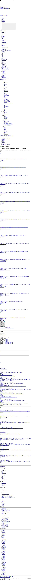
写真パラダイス (4, 66)
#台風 (18, 404)
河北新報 (3, 532)
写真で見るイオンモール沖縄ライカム (7, 496)
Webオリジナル (2, 466)
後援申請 (3, 75)
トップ (3, 143)
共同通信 (3, 574)
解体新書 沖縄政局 (6, 95)
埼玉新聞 (3, 545)
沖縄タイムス (4, 572)
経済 (4, 83)
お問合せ (3, 141)
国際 (2, 477)
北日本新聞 (3, 553)
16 (3, 320)
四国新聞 (3, 563)
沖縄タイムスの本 (4, 65)
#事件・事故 (16, 404)
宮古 (2, 56)
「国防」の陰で (4, 42)
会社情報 (5, 127)
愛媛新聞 (3, 564)
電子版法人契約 (4, 508)
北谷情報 (3, 51)
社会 (2, 35)
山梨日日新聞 (4, 546)
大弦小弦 (3, 45)
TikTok (3, 505)
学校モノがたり (6, 94)
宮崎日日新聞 (4, 568)
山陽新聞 (3, 559)
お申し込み (3, 62)
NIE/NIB (3, 76)
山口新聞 (3, 561)
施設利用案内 (4, 74)
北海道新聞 (3, 530)
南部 (2, 55)
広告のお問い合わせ (5, 524)
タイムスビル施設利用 (5, 518)
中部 (2, 54)
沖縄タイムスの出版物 (5, 519)
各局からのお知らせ (5, 525)
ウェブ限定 (3, 18)
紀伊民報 (3, 558)
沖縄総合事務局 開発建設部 (9, 342)
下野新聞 (3, 541)
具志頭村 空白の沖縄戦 (5, 494)
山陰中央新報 (4, 562)
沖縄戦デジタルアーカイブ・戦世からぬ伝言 (8, 497)
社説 (2, 44)
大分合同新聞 (4, 567)
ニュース (2, 331)
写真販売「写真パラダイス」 (6, 510)
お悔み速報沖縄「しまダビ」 (6, 67)
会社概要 (3, 71)
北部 (2, 53)
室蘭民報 (3, 531)
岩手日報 (3, 536)
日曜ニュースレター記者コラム (6, 50)
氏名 (5, 338)
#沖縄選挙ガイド (11, 404)
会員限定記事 (4, 60)
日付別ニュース (4, 40)
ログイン (4, 8)
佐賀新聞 (3, 570)
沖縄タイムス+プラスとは (5, 137)
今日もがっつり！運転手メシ (6, 144)
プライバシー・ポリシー (5, 526)
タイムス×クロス (4, 490)
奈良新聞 (3, 557)
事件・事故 (5, 84)
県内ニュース (4, 32)
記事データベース (4, 520)
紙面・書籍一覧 (4, 61)
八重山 (4, 110)
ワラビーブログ (4, 513)
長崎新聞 (3, 569)
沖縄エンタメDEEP (6, 100)
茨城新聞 (3, 542)
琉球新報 (3, 573)
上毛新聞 (3, 543)
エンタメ (5, 89)
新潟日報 (3, 548)
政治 (2, 34)
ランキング (3, 20)
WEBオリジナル (4, 59)
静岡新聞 (3, 551)
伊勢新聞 (3, 550)
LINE (2, 501)
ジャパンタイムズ (4, 540)
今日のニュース (4, 470)
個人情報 (3, 142)
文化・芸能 (3, 37)
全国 (2, 38)
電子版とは (3, 64)
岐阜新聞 (3, 552)
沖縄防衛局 (6, 339)
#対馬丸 (20, 404)
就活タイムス (4, 49)
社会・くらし (4, 473)
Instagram (3, 503)
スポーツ (3, 36)
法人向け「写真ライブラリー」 (6, 68)
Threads (3, 504)
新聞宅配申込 (8, 577)
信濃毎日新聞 (4, 547)
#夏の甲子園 (2, 404)
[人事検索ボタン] (8, 337)
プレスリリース (6, 90)
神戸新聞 (3, 556)
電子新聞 (3, 21)
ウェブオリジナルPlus (5, 48)
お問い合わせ (4, 63)
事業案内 (3, 72)
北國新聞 (3, 554)
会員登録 (1, 8)
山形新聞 (3, 535)
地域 (2, 19)
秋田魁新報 (3, 534)
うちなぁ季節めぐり (6, 99)
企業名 (2, 338)
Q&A (2, 478)
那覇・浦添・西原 (4, 52)
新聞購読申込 (8, 8)
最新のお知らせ (4, 77)
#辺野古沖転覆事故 (6, 404)
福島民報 (3, 537)
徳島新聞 (3, 565)
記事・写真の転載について (6, 521)
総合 (2, 58)
